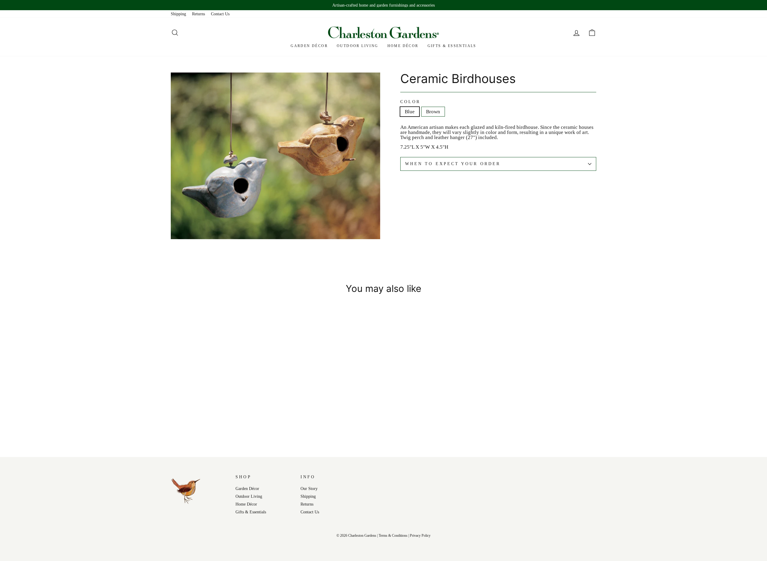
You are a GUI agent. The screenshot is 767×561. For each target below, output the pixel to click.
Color (410, 102)
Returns (198, 13)
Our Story (309, 488)
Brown (433, 111)
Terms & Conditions (393, 535)
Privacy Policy (420, 535)
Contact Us (220, 13)
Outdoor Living (357, 46)
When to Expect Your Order (452, 164)
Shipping (178, 13)
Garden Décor (309, 46)
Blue (410, 111)
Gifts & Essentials (452, 46)
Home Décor (403, 46)
